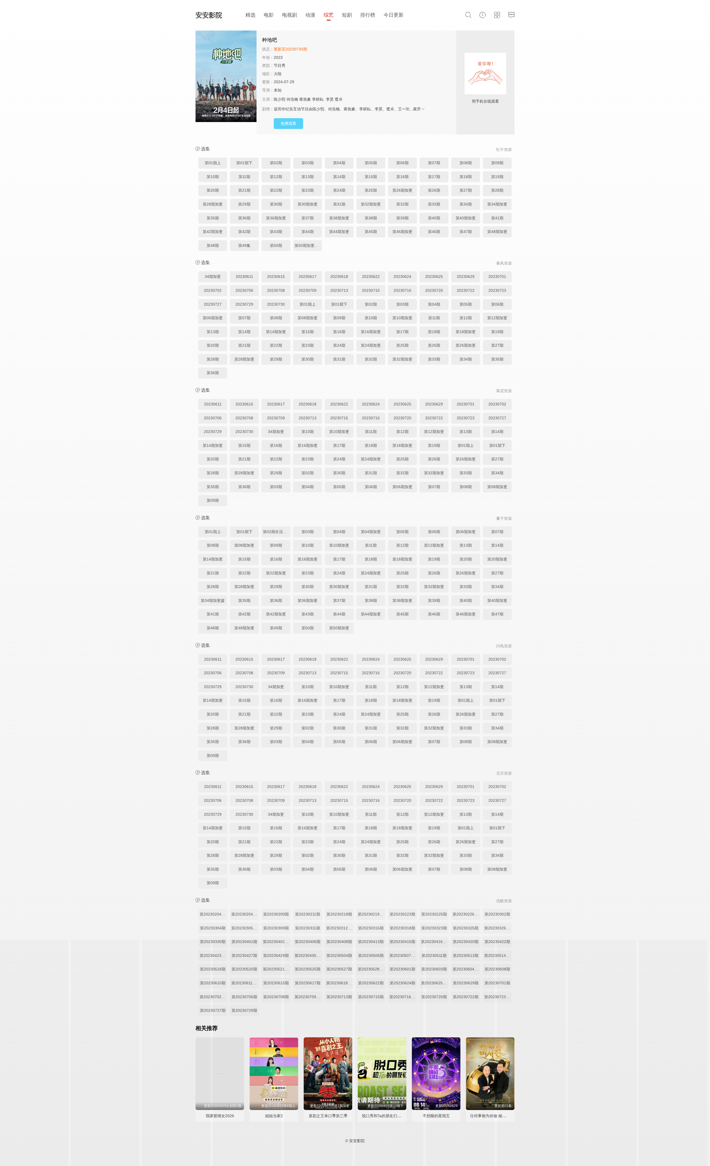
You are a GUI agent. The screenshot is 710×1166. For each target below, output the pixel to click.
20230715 (371, 290)
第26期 (434, 190)
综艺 (329, 15)
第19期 (497, 176)
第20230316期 (371, 928)
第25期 (371, 190)
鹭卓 (339, 99)
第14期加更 (276, 331)
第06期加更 (213, 318)
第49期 (276, 628)
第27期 (466, 190)
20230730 (276, 304)
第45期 (371, 231)
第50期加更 (339, 628)
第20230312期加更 (340, 928)
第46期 (434, 231)
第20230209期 (276, 914)
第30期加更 (308, 204)
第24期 (339, 190)
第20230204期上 (213, 914)
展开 (417, 109)
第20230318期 (402, 928)
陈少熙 (279, 99)
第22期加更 (276, 573)
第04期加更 (371, 531)
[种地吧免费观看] (226, 77)
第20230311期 (307, 928)
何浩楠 (292, 99)
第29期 (244, 204)
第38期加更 (339, 218)
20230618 (339, 276)
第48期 (213, 245)
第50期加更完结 (308, 245)
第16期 (402, 176)
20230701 (497, 276)
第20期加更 (497, 559)
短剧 (347, 15)
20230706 (244, 290)
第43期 (276, 231)
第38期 (371, 218)
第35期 (213, 218)
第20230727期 (212, 1010)
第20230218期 (339, 914)
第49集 (244, 245)
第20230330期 (212, 941)
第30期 (276, 204)
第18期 (466, 176)
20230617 (307, 276)
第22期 (276, 190)
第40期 (434, 218)
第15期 (371, 176)
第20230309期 (276, 928)
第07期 (434, 163)
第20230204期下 (245, 914)
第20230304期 (212, 928)
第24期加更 (371, 345)
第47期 (466, 231)
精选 (250, 15)
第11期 (244, 176)
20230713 (339, 290)
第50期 (276, 245)
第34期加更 (497, 204)
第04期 (339, 163)
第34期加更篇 (213, 600)
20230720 (434, 290)
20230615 (276, 276)
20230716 (402, 290)
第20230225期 (434, 914)
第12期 (276, 176)
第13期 (307, 176)
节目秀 (279, 65)
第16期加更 (371, 331)
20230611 (244, 276)
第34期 (466, 204)
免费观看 (288, 123)
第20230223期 (402, 914)
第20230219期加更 (371, 914)
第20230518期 (212, 969)
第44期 (307, 231)
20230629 (466, 276)
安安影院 (209, 15)
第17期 (434, 176)
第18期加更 (466, 331)
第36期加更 (276, 218)
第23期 (307, 190)
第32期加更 (371, 204)
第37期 (307, 218)
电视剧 (289, 15)
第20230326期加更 (498, 928)
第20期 (213, 190)
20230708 (276, 290)
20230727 (213, 304)
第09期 (497, 163)
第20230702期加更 (213, 997)
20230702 (213, 290)
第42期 (244, 231)
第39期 (402, 218)
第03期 (307, 163)
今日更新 (394, 15)
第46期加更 (402, 231)
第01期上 (213, 163)
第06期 (402, 163)
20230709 (307, 290)
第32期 (402, 204)
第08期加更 (308, 318)
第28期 (497, 190)
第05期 (371, 163)
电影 (269, 15)
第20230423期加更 (213, 955)
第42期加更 (213, 231)
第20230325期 (465, 928)
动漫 (310, 15)
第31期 (339, 204)
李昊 (330, 99)
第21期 (244, 190)
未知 (278, 90)
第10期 (213, 176)
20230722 (466, 290)
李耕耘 (318, 99)
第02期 (276, 163)
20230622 (371, 276)
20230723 (497, 290)
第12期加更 (497, 318)
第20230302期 (497, 914)
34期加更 (213, 276)
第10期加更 (402, 318)
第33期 (434, 204)
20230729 (244, 304)
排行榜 (367, 15)
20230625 (434, 276)
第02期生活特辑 (276, 531)
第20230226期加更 (466, 914)
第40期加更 (466, 218)
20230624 (402, 276)
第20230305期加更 (245, 928)
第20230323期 (434, 928)
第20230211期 (307, 914)
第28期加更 (213, 204)
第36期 (244, 218)
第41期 (497, 218)
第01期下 (244, 163)
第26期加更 (402, 190)
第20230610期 (212, 983)
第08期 (466, 163)
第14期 (339, 176)
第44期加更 (339, 231)
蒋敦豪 (305, 99)
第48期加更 (497, 231)
